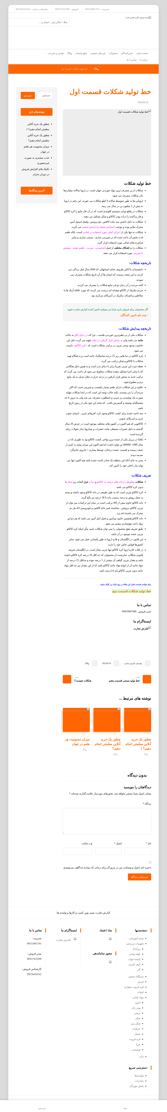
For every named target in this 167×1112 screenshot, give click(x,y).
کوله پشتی (134, 954)
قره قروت (134, 1039)
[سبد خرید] (18, 52)
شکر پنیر (135, 1023)
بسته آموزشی (136, 938)
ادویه (137, 1002)
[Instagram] (147, 9)
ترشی (137, 1013)
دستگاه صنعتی (136, 976)
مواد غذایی (138, 997)
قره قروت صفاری (134, 987)
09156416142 (34, 974)
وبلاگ (87, 663)
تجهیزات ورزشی (135, 943)
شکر (137, 1018)
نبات (141, 1056)
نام (148, 843)
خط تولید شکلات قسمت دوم (131, 591)
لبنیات (140, 992)
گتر (138, 969)
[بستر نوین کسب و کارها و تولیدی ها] (110, 31)
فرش (141, 981)
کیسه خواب (134, 959)
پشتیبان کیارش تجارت (133, 663)
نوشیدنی (135, 1049)
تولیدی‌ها (139, 1075)
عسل (137, 1034)
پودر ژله (136, 1007)
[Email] (140, 9)
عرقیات (136, 1028)
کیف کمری (134, 964)
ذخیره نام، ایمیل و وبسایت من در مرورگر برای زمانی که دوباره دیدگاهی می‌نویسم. (107, 867)
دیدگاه (147, 803)
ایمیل (118, 843)
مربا (138, 1044)
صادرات (139, 1080)
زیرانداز (136, 948)
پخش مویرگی (136, 1086)
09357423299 (34, 958)
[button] (34, 943)
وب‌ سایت (87, 843)
